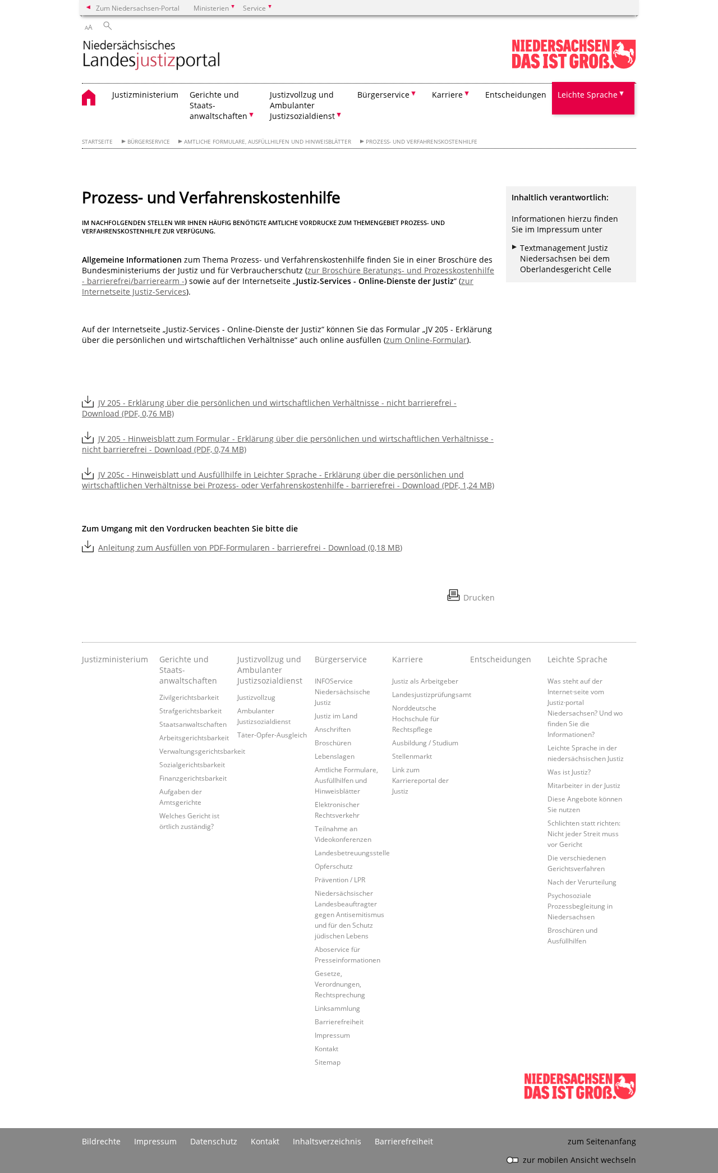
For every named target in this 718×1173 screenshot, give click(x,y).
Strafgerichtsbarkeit (190, 710)
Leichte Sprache (577, 659)
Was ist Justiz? (569, 771)
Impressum (332, 1034)
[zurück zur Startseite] (151, 56)
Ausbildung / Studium (425, 742)
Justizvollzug (256, 697)
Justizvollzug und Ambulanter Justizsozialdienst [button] (302, 105)
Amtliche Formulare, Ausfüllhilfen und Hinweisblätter (267, 141)
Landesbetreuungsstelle (352, 852)
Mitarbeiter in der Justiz (583, 785)
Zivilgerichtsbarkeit (189, 697)
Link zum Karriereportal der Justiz (420, 780)
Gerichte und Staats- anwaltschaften (188, 670)
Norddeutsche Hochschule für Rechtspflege (415, 718)
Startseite (97, 141)
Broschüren (333, 742)
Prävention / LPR (340, 879)
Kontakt (326, 1048)
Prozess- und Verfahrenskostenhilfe (421, 141)
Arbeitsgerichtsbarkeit (194, 737)
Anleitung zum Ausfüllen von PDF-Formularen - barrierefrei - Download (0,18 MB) (250, 547)
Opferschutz (334, 866)
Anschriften (333, 729)
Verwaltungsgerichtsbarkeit (202, 750)
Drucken (479, 597)
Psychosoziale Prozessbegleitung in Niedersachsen (580, 906)
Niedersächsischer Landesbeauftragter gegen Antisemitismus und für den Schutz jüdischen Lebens (349, 914)
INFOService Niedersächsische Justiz (342, 691)
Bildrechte (101, 1141)
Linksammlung (337, 1008)
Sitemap (327, 1061)
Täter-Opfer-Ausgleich (272, 734)
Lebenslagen (335, 756)
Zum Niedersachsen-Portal (138, 7)
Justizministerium (145, 94)
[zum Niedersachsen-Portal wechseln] (574, 66)
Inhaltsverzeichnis (327, 1141)
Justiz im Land (336, 715)
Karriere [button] (447, 94)
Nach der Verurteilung (581, 881)
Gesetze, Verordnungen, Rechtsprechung (340, 984)
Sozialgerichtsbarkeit (192, 764)
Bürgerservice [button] (383, 94)
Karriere (407, 659)
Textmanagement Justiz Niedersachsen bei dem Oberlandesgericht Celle (565, 258)
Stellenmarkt (412, 756)
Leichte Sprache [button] (588, 94)
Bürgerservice (148, 141)
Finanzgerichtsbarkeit (193, 777)
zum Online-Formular (426, 340)
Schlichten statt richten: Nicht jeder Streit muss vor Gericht (583, 833)
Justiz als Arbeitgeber (425, 680)
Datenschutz (213, 1141)
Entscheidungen (515, 94)
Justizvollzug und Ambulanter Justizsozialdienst (269, 670)
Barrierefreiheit (339, 1021)
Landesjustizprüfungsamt (431, 694)
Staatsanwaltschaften (193, 724)
